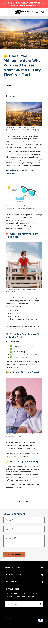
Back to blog (25, 501)
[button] (4, 12)
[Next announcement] (43, 3)
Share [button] (8, 85)
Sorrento (14, 618)
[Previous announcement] (4, 3)
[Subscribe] (40, 604)
